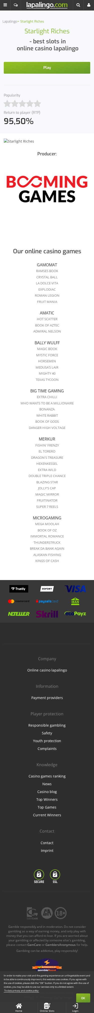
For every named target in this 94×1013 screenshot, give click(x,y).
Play (47, 67)
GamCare (34, 945)
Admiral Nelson (47, 331)
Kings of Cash (47, 560)
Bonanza (47, 409)
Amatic (47, 313)
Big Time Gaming (47, 391)
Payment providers (47, 697)
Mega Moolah (47, 524)
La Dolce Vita (47, 283)
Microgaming (47, 518)
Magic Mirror (47, 494)
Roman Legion (47, 295)
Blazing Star (47, 482)
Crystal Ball (47, 277)
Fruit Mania (47, 301)
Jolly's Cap (47, 488)
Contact (47, 842)
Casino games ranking (47, 776)
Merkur (47, 439)
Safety (47, 733)
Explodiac (47, 289)
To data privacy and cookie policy (21, 990)
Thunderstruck (47, 542)
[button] (5, 5)
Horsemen (47, 361)
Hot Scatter (47, 319)
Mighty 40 (47, 373)
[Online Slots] (47, 192)
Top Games (47, 807)
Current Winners (47, 815)
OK (83, 998)
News (47, 783)
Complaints (47, 748)
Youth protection (47, 740)
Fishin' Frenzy (47, 445)
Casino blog (47, 791)
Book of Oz (47, 530)
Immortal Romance (47, 536)
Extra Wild (47, 470)
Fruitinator (47, 500)
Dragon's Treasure (47, 457)
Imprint (47, 850)
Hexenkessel (47, 463)
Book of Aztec (47, 325)
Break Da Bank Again (47, 548)
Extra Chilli (47, 397)
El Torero (47, 451)
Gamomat (47, 265)
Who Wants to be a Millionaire (47, 403)
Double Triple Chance (47, 476)
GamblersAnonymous (60, 945)
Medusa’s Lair (47, 367)
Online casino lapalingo (47, 670)
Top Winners (47, 799)
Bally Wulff (47, 343)
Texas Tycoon (47, 379)
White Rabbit (47, 415)
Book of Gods (47, 421)
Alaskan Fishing (47, 554)
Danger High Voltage (47, 427)
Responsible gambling (47, 725)
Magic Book (47, 349)
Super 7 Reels (47, 506)
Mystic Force (47, 355)
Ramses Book (47, 271)
